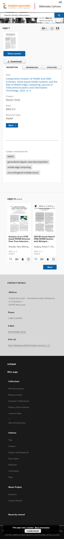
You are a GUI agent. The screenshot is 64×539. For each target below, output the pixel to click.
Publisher (12, 464)
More (49, 267)
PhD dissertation (16, 388)
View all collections (17, 422)
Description (13, 458)
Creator (12, 446)
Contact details (15, 500)
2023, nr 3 (10, 109)
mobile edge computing (19, 167)
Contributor (13, 471)
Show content (14, 53)
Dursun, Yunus (13, 99)
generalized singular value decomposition (28, 162)
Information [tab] (32, 67)
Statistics (12, 494)
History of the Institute (18, 407)
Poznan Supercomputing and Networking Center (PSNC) (32, 534)
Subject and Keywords (18, 452)
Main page (12, 372)
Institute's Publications (18, 401)
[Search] (59, 15)
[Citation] (57, 28)
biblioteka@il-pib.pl (17, 331)
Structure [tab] (52, 67)
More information (42, 527)
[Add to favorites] (52, 28)
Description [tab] (12, 67)
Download (15, 61)
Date (10, 477)
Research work (15, 394)
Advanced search (46, 20)
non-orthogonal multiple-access (23, 172)
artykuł (9, 118)
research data (14, 413)
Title (10, 440)
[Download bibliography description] (16, 259)
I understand (33, 530)
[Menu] (60, 2)
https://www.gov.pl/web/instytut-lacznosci (27, 345)
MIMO (11, 156)
